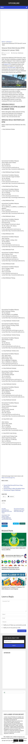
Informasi (15, 53)
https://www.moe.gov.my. (8, 477)
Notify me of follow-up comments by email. (14, 625)
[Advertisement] (14, 26)
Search (13, 645)
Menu (2, 7)
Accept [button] (15, 740)
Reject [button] (21, 740)
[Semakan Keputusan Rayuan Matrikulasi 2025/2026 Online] (14, 559)
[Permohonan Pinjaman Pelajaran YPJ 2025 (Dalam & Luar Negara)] (14, 579)
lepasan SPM (7, 64)
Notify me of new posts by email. (11, 627)
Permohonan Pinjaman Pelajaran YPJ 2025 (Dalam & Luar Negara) (13, 588)
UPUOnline (14, 3)
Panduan (4, 54)
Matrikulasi (20, 53)
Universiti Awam (11, 67)
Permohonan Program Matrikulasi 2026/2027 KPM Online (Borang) (19, 510)
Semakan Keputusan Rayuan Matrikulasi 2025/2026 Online (11, 568)
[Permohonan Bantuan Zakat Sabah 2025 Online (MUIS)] (14, 539)
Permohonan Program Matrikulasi (12, 490)
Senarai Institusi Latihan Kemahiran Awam (14, 488)
